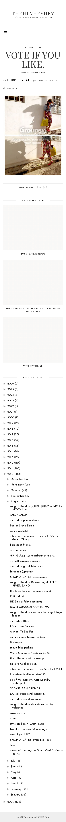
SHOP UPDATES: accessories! (28, 577)
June (14, 766)
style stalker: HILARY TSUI (27, 724)
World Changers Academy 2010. (30, 653)
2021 (10, 412)
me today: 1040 (19, 621)
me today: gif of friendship (26, 566)
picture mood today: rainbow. (27, 637)
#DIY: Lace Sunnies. (22, 626)
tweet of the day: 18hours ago (28, 729)
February (16, 789)
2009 (11, 802)
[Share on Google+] (44, 187)
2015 (10, 446)
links (12, 745)
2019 (10, 423)
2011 (10, 468)
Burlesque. (16, 642)
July (13, 761)
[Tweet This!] (40, 187)
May (14, 772)
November (18, 485)
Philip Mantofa (19, 596)
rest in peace (18, 550)
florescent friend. (20, 545)
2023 (11, 400)
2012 (10, 463)
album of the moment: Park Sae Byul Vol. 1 (36, 669)
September (18, 496)
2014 (10, 451)
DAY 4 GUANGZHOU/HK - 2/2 (29, 607)
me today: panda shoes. (24, 520)
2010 (10, 474)
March (15, 783)
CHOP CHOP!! (19, 515)
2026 (11, 384)
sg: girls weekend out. (23, 664)
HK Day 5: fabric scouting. (26, 602)
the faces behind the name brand (30, 591)
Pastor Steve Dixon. (22, 525)
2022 (11, 406)
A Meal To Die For (21, 632)
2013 (10, 457)
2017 (10, 434)
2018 (10, 429)
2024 (11, 395)
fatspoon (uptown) (21, 571)
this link (25, 80)
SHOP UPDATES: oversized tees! (30, 740)
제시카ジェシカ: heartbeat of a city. (32, 555)
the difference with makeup (27, 658)
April (14, 778)
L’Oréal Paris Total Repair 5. (27, 694)
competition (33, 48)
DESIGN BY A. (43, 817)
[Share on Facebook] (37, 187)
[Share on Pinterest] (46, 187)
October (16, 490)
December (17, 479)
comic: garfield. (19, 531)
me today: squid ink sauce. (26, 699)
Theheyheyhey (33, 13)
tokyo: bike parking (21, 648)
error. (13, 718)
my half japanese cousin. (25, 561)
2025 (11, 389)
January (16, 795)
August (15, 501)
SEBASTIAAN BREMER (25, 688)
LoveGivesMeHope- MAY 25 (28, 674)
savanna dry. (17, 713)
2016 (10, 440)
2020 (11, 417)
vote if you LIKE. (20, 734)
